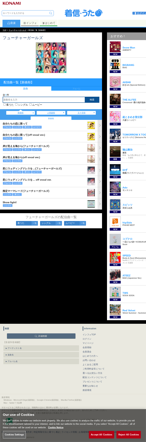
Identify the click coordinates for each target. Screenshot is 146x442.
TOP (4, 30)
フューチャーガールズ (17, 30)
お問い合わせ (89, 360)
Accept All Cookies (101, 434)
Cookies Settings (14, 434)
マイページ (88, 343)
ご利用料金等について (94, 369)
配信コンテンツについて (95, 377)
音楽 (13, 22)
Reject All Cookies (128, 434)
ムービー (37, 104)
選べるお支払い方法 (92, 373)
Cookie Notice (55, 427)
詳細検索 (42, 336)
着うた (10, 104)
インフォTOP (89, 334)
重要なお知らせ (90, 386)
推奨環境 (87, 390)
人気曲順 (51, 113)
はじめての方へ (90, 356)
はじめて (50, 22)
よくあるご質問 (90, 364)
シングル (23, 104)
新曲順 (21, 113)
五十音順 (81, 113)
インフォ (31, 22)
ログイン (87, 339)
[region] (73, 425)
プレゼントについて (92, 381)
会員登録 (87, 347)
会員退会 (87, 351)
